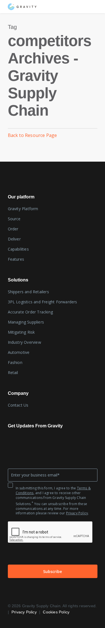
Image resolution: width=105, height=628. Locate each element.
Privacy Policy (77, 513)
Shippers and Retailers (28, 291)
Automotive (19, 352)
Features (16, 259)
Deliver (14, 239)
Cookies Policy (56, 612)
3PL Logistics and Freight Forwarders (42, 301)
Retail (13, 372)
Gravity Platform (23, 208)
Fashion (15, 362)
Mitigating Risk (21, 332)
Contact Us (18, 405)
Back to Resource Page (32, 135)
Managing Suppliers (26, 322)
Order (13, 229)
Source (14, 218)
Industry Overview (24, 342)
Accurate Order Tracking (30, 312)
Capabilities (18, 249)
